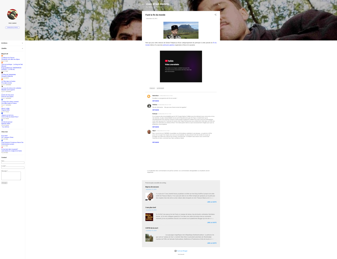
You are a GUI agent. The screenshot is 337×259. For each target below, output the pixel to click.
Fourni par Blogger (182, 251)
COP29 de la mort (151, 228)
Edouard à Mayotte (7, 76)
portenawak (160, 88)
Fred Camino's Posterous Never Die (12, 142)
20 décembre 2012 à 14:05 (165, 95)
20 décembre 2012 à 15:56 (162, 130)
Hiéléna (154, 104)
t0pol (154, 130)
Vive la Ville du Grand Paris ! (10, 117)
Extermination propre (7, 144)
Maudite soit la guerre (8, 90)
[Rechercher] (219, 4)
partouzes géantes (169, 45)
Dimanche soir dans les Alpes (10, 59)
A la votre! (4, 135)
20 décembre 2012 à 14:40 (164, 113)
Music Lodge (5, 108)
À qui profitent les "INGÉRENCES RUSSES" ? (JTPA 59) (11, 68)
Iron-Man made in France (9, 103)
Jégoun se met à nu (7, 115)
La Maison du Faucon (7, 57)
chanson (152, 88)
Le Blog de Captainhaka (8, 74)
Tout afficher (5, 127)
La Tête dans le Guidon (8, 81)
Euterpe (154, 114)
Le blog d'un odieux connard (10, 101)
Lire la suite (212, 202)
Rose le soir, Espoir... (7, 96)
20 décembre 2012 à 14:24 (164, 104)
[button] (215, 15)
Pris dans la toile (6, 83)
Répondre (155, 101)
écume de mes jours (7, 95)
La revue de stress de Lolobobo (11, 88)
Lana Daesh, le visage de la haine (11, 151)
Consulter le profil (12, 27)
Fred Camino (12, 23)
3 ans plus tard (150, 207)
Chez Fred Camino (157, 4)
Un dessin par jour (6, 122)
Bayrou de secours (152, 187)
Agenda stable (5, 123)
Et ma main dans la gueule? (9, 149)
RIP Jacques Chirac (7, 137)
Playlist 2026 (5, 110)
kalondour (155, 95)
